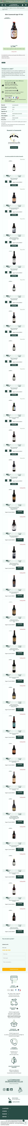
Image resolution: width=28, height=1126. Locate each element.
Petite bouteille (15, 117)
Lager (13, 107)
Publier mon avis (14, 969)
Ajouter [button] (14, 185)
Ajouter (20, 511)
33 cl (13, 109)
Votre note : (4, 947)
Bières (7, 7)
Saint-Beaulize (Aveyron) (17, 113)
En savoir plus (14, 147)
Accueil (3, 7)
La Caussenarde (15, 105)
